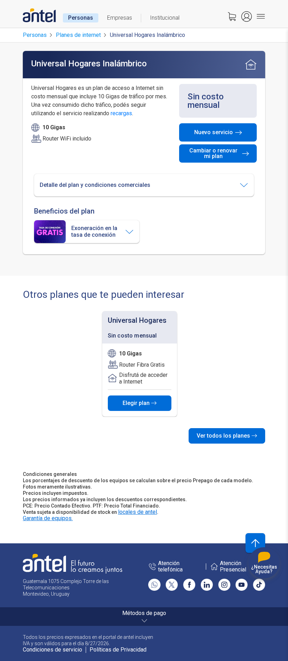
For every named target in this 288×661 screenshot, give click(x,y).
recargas (121, 113)
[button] (144, 185)
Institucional (164, 17)
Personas (80, 17)
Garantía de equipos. (48, 518)
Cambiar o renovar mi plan (213, 153)
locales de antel (137, 512)
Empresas (119, 17)
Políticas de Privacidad (118, 649)
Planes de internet (78, 35)
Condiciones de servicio (52, 649)
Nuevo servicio (213, 132)
